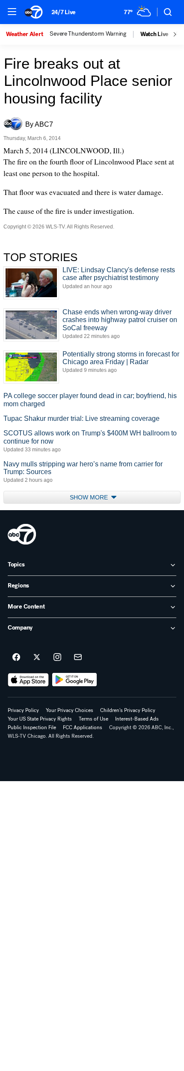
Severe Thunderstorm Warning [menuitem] (88, 34)
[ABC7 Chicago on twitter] (36, 657)
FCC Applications (82, 727)
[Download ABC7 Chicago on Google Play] (74, 680)
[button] (12, 11)
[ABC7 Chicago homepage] (33, 12)
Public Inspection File (32, 727)
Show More (90, 497)
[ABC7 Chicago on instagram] (57, 657)
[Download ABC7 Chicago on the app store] (28, 680)
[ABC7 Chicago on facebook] (16, 657)
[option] (28, 34)
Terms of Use (93, 718)
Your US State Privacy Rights (40, 718)
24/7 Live (63, 12)
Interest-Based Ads (137, 718)
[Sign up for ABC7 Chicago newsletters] (77, 657)
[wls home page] (22, 534)
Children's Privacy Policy (127, 710)
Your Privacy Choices (69, 710)
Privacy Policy (23, 710)
